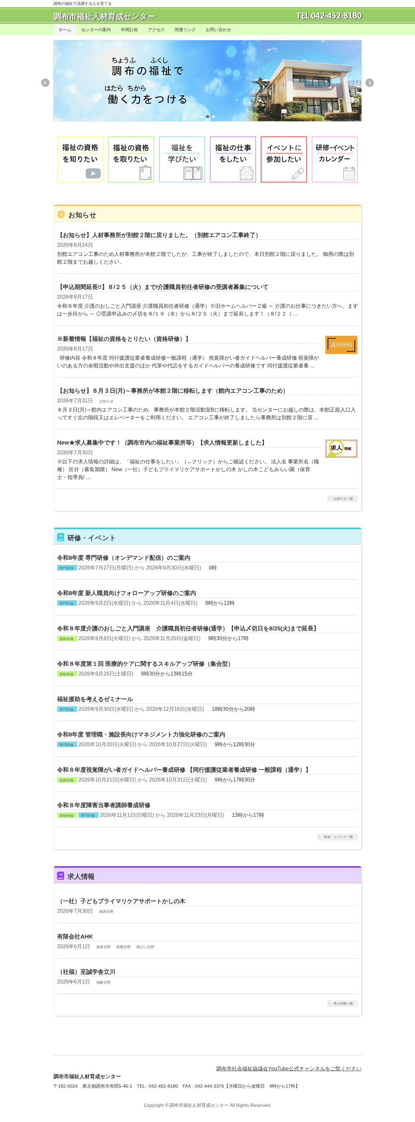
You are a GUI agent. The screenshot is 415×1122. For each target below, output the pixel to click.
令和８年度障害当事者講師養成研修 (103, 805)
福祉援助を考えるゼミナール (95, 699)
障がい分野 (145, 947)
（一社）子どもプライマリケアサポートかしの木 (121, 901)
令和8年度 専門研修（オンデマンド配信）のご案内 (123, 557)
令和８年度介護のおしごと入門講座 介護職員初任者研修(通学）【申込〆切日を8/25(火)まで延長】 (188, 628)
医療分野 (123, 947)
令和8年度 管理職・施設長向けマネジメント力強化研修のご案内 (141, 734)
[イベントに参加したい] (284, 159)
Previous (45, 82)
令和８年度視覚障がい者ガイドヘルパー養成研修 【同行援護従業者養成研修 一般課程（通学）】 (184, 769)
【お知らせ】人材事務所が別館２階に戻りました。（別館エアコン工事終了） (159, 235)
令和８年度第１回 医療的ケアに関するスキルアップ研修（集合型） (145, 663)
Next (370, 82)
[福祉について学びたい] (182, 159)
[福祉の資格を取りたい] (131, 159)
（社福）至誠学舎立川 (86, 971)
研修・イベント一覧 (338, 837)
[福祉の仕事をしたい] (233, 159)
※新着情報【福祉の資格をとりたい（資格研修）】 (124, 338)
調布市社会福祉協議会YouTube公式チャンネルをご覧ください (289, 1068)
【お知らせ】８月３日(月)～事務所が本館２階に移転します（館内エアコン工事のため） (173, 390)
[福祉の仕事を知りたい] (80, 159)
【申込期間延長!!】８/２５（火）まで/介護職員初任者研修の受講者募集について (162, 286)
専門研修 (66, 568)
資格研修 (66, 639)
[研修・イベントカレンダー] (335, 159)
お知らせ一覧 (343, 498)
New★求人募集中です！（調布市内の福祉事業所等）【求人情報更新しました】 (162, 442)
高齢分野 (103, 982)
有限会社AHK (75, 936)
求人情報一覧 (343, 1003)
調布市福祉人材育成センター (104, 16)
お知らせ (106, 401)
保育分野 (106, 911)
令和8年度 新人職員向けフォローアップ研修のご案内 (126, 593)
